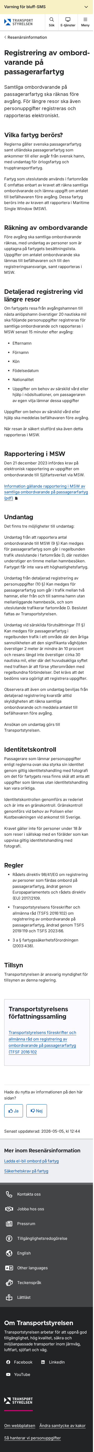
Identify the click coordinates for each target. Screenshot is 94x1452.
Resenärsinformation (27, 37)
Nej (39, 1110)
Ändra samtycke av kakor (62, 1425)
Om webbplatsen (19, 1425)
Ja (16, 1110)
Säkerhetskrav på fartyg (26, 1170)
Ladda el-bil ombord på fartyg (31, 1160)
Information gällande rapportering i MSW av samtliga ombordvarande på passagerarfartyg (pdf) (46, 492)
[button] (51, 22)
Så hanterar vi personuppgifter (32, 1437)
